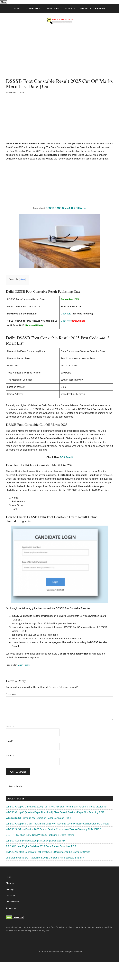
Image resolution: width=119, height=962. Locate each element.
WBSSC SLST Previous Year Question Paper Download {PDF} (38, 818)
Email (9, 741)
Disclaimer (11, 895)
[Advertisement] (59, 56)
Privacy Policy (12, 902)
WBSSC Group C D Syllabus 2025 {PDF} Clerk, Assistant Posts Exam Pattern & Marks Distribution (56, 806)
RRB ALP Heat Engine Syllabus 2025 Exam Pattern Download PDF (41, 846)
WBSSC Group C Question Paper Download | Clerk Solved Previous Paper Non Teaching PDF (55, 812)
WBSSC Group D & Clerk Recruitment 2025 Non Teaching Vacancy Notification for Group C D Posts (57, 823)
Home (8, 877)
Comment (11, 694)
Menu (3, 2)
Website (10, 755)
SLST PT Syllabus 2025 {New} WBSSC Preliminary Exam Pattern (40, 835)
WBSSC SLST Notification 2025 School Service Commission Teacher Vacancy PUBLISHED (53, 829)
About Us (10, 883)
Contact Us (11, 908)
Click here (66, 313)
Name (10, 726)
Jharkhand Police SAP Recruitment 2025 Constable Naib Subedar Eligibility (45, 857)
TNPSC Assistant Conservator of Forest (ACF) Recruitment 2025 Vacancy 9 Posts (48, 852)
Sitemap (9, 889)
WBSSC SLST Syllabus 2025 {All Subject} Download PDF (36, 840)
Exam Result (23, 665)
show (22, 279)
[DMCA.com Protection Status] (15, 918)
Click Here (66, 321)
